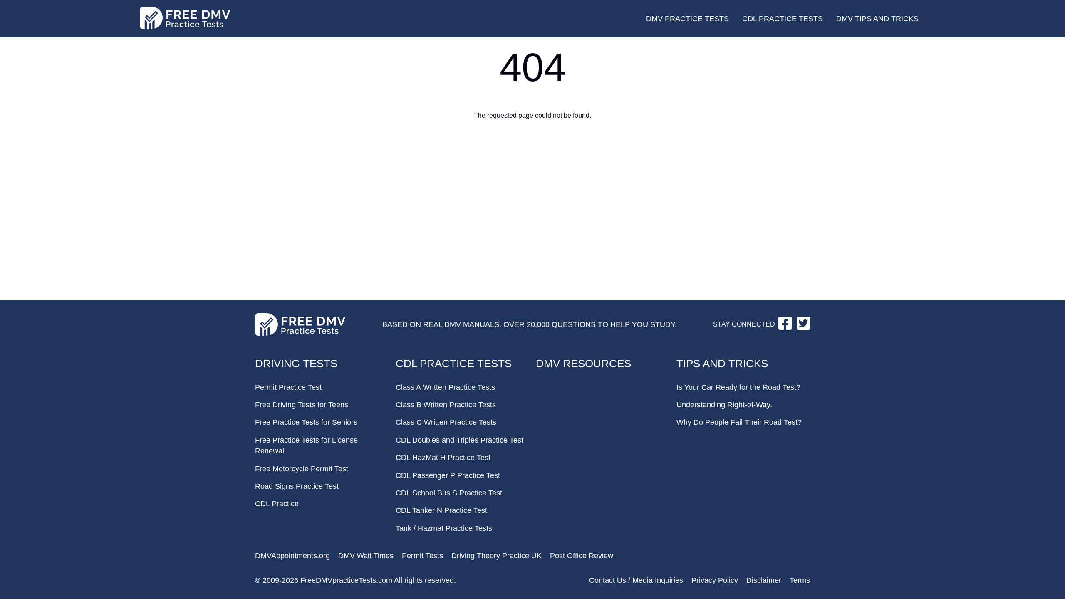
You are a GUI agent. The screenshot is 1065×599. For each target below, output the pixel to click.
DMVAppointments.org (292, 556)
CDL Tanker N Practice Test (441, 510)
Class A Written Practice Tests (445, 387)
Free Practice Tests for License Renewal (306, 445)
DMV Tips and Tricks (877, 19)
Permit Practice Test (288, 387)
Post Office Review (581, 556)
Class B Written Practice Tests (446, 405)
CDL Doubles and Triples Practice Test (459, 440)
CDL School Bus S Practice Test (449, 493)
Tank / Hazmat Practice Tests (444, 528)
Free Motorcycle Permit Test (301, 469)
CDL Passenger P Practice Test (448, 475)
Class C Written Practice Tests (446, 422)
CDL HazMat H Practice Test (443, 457)
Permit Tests (422, 556)
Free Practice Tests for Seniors (306, 422)
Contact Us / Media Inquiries (636, 580)
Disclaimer (763, 580)
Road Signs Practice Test (297, 486)
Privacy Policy (714, 580)
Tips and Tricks (722, 363)
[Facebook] (785, 327)
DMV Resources (583, 363)
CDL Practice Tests (782, 19)
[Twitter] (803, 327)
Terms (800, 580)
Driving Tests (296, 363)
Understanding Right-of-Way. (724, 405)
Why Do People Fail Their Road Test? (739, 422)
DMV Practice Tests (687, 19)
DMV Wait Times (366, 556)
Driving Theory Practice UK (496, 556)
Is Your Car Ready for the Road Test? (738, 387)
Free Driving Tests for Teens (301, 405)
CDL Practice (277, 504)
